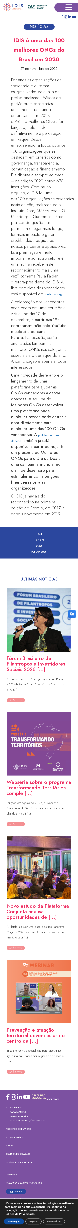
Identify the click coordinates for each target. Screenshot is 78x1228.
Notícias (39, 539)
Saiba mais (15, 700)
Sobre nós (53, 1099)
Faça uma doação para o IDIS (24, 1182)
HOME (39, 534)
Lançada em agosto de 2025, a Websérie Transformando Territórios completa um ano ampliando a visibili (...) (35, 808)
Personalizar (54, 1221)
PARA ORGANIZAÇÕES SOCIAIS (27, 1120)
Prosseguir (14, 1221)
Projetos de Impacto (18, 1128)
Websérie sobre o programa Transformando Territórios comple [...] (39, 787)
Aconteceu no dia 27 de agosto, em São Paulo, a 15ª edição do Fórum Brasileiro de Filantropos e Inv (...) (35, 684)
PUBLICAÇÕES (39, 551)
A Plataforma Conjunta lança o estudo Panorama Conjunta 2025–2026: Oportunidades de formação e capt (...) (36, 932)
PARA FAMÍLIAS (18, 1111)
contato (18, 1191)
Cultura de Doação (18, 1153)
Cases (39, 545)
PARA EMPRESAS (19, 1116)
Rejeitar (33, 1221)
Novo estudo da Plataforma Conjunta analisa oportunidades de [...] (38, 911)
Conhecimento (15, 1137)
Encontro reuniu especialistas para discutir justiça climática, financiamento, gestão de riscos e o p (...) (35, 1056)
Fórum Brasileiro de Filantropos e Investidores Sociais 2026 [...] (36, 664)
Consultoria (14, 1107)
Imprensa (11, 1174)
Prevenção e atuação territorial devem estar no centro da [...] (36, 1035)
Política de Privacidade (20, 1162)
